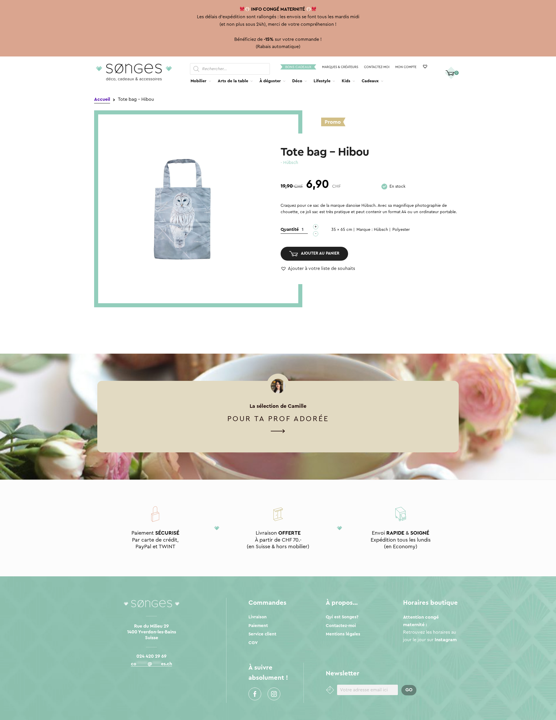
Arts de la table (233, 81)
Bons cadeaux (298, 67)
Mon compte (405, 67)
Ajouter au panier (320, 253)
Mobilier (198, 81)
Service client (262, 634)
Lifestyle (322, 81)
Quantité (290, 229)
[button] (318, 269)
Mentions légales (343, 634)
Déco (297, 81)
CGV (253, 643)
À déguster (270, 81)
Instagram (274, 694)
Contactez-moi (376, 67)
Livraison (257, 617)
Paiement (258, 626)
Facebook (254, 694)
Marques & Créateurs (340, 67)
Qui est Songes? (342, 617)
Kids (346, 81)
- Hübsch (289, 162)
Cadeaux (370, 81)
